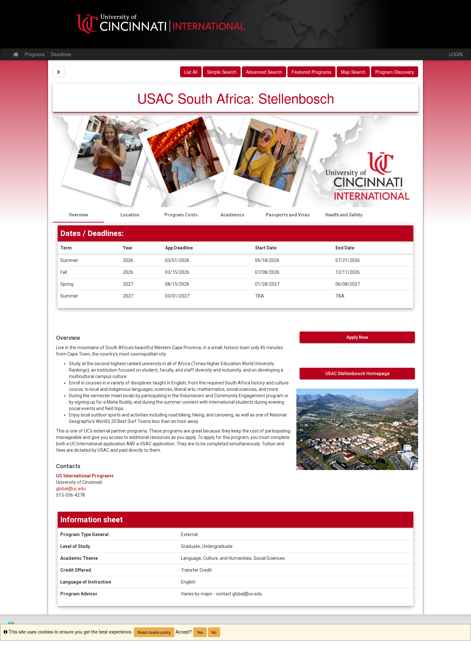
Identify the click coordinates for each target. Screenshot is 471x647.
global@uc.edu (71, 488)
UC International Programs (85, 475)
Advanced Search (264, 72)
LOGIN (456, 54)
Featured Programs (311, 72)
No (214, 632)
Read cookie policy (154, 632)
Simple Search (221, 72)
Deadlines (61, 54)
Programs (35, 54)
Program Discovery (394, 72)
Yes (200, 632)
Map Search (353, 72)
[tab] (78, 215)
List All (190, 72)
